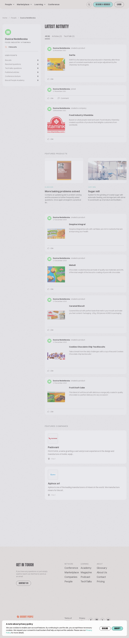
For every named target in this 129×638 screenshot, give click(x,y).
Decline (105, 628)
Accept (117, 628)
